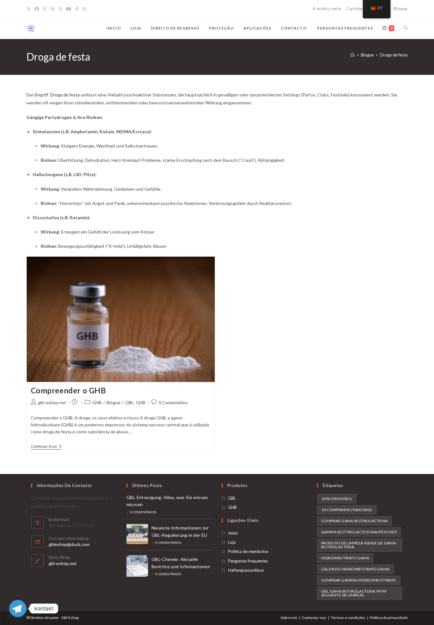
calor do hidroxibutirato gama (355, 569)
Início (233, 533)
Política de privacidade (389, 617)
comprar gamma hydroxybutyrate (358, 580)
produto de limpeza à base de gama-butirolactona (359, 545)
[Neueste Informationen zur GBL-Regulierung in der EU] (137, 534)
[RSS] (84, 9)
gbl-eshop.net (52, 402)
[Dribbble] (52, 9)
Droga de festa (394, 54)
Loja (232, 542)
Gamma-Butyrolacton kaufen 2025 (359, 532)
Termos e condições (348, 617)
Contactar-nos (314, 617)
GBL (232, 498)
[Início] (352, 54)
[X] (29, 9)
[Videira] (76, 9)
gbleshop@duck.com (69, 544)
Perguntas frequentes (248, 560)
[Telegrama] (17, 608)
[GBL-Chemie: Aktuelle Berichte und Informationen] (137, 566)
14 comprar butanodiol (346, 509)
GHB (97, 402)
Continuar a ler (46, 447)
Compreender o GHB (68, 390)
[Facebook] (37, 9)
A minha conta (327, 8)
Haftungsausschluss (246, 570)
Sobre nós (289, 617)
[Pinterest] (44, 9)
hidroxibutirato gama (345, 558)
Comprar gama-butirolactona (354, 520)
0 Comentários (173, 402)
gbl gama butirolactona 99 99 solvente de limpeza (353, 593)
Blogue (401, 8)
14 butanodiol (336, 498)
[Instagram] (60, 9)
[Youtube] (68, 9)
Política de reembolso (248, 551)
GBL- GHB (135, 402)
